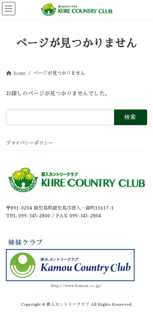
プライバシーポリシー (29, 143)
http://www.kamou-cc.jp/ (76, 285)
